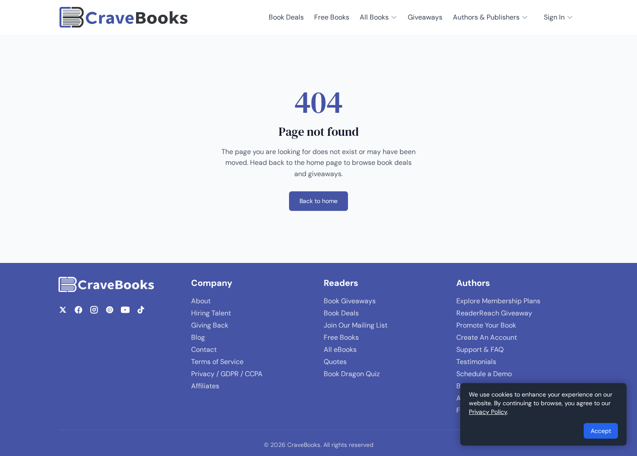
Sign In (554, 17)
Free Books (331, 17)
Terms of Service (217, 361)
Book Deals (286, 17)
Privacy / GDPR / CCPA (227, 373)
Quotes (335, 361)
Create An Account (486, 337)
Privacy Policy (488, 412)
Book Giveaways (350, 300)
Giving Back (209, 325)
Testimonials (476, 361)
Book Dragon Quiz (352, 373)
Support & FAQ (480, 349)
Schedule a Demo (484, 373)
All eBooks (340, 349)
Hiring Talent (211, 313)
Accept (601, 431)
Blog (198, 337)
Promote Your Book (486, 325)
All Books (374, 17)
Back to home (318, 201)
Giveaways (425, 17)
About (201, 300)
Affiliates (205, 385)
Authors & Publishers (486, 17)
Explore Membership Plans (498, 300)
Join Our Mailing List (355, 325)
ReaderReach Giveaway (494, 313)
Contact (204, 349)
